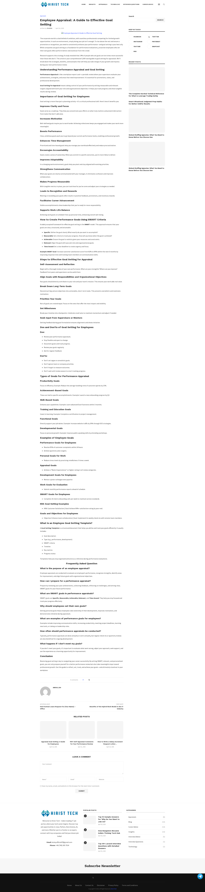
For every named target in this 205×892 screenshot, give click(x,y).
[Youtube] (107, 878)
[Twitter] (93, 878)
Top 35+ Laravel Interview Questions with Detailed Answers (109, 846)
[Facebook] (88, 878)
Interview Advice (146, 837)
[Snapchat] (112, 878)
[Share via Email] (93, 680)
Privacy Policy (113, 885)
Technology (146, 847)
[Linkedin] (102, 878)
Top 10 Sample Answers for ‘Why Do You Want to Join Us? (108, 819)
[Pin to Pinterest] (91, 680)
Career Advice (146, 827)
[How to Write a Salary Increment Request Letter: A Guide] (110, 730)
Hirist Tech (114, 889)
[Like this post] (84, 680)
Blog (146, 822)
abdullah (49, 28)
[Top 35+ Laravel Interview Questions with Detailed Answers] (89, 847)
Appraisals (146, 817)
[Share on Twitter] (89, 680)
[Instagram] (98, 878)
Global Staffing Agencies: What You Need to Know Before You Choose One (146, 136)
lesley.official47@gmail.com (62, 842)
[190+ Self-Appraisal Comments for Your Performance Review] (82, 730)
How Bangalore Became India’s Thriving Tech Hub (109, 832)
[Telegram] (116, 878)
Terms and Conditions (130, 885)
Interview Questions (146, 842)
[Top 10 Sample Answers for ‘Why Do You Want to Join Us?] (89, 820)
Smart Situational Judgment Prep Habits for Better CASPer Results (145, 103)
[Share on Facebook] (87, 680)
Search (131, 16)
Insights (146, 832)
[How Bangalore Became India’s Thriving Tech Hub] (89, 834)
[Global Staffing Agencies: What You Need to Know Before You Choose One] (147, 120)
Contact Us (89, 885)
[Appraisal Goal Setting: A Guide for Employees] (53, 730)
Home (69, 885)
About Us (78, 885)
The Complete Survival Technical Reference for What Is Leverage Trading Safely (146, 95)
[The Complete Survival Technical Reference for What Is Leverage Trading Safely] (147, 79)
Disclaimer (101, 885)
